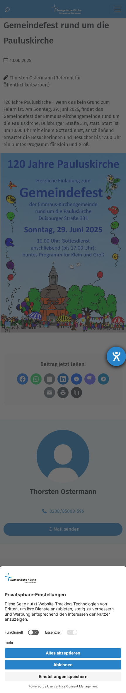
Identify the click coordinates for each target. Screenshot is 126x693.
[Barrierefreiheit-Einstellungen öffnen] (116, 356)
